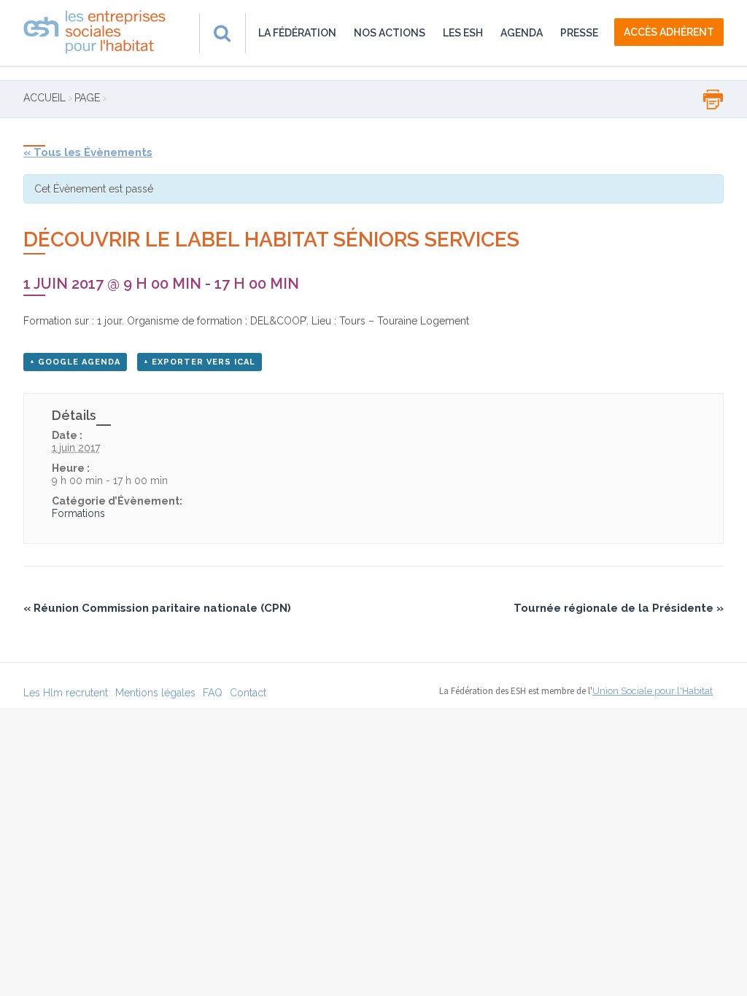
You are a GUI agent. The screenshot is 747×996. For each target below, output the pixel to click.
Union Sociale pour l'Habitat (652, 690)
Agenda (521, 33)
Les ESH (463, 33)
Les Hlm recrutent (65, 693)
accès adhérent (669, 32)
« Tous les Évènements (87, 152)
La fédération (297, 33)
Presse (579, 33)
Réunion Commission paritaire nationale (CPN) (157, 608)
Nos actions (389, 33)
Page (87, 98)
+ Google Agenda (75, 362)
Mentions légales (155, 693)
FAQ (212, 693)
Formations (78, 513)
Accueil (44, 98)
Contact (248, 693)
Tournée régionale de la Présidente (619, 608)
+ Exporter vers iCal (199, 362)
